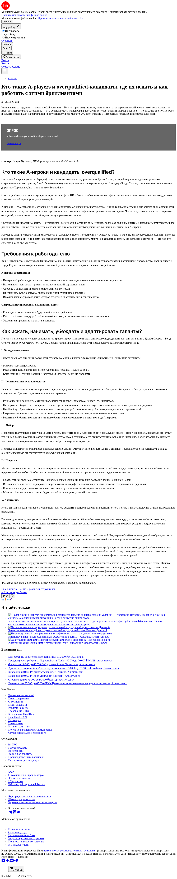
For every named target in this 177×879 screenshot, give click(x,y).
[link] (7, 52)
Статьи (12, 78)
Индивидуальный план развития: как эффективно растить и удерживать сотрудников (58, 636)
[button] (5, 60)
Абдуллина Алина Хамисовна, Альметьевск (69, 664)
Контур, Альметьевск (61, 679)
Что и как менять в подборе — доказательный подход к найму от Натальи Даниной (57, 630)
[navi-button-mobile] (4, 71)
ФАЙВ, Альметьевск (100, 660)
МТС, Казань (75, 656)
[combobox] (16, 869)
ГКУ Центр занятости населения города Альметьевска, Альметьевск (86, 683)
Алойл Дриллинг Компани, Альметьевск (56, 675)
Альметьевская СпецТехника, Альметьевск (57, 671)
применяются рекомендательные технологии (69, 850)
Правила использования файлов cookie (61, 18)
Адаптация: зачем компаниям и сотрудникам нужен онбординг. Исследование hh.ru (57, 642)
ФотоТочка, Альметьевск (104, 668)
